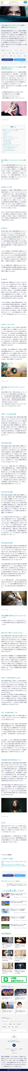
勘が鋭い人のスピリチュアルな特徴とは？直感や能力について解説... (20, 972)
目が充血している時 (6, 132)
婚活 (14, 1024)
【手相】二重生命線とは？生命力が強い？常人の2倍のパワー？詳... (20, 1011)
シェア (8, 59)
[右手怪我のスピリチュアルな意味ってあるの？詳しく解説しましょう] (7, 1007)
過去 (25, 55)
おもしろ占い (18, 1009)
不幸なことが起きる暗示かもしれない (10, 147)
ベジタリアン (4, 1024)
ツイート (20, 59)
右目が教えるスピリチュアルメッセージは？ (10, 137)
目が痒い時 (5, 133)
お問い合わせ (14, 1053)
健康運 (10, 1024)
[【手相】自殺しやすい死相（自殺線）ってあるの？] (7, 995)
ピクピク (21, 50)
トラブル (16, 50)
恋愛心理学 (19, 1024)
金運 (12, 1026)
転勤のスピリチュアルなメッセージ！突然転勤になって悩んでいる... (7, 946)
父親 (3, 55)
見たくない (20, 55)
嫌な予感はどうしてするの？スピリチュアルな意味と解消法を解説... (7, 959)
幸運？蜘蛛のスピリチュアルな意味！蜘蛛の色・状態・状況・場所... (20, 998)
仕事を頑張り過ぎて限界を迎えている (10, 150)
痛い (15, 55)
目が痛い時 (5, 134)
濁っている (22, 53)
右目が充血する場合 (6, 140)
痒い (7, 55)
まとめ (3, 151)
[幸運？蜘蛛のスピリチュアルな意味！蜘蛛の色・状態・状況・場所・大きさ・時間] (21, 995)
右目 (17, 53)
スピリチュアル (15, 5)
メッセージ (4, 53)
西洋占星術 (4, 1026)
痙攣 (11, 55)
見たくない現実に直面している (8, 148)
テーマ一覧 (13, 1030)
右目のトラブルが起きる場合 (8, 139)
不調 (9, 53)
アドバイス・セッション (7, 1009)
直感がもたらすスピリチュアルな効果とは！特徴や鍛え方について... (7, 972)
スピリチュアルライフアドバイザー (17, 1021)
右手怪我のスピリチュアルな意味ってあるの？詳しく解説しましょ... (7, 1011)
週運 (9, 1026)
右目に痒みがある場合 (7, 141)
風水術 (16, 1026)
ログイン (25, 2)
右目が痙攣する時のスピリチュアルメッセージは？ (11, 144)
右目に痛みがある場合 (7, 143)
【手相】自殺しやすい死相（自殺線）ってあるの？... (7, 998)
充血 (13, 53)
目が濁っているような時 (7, 136)
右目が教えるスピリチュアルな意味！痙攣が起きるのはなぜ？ (13, 129)
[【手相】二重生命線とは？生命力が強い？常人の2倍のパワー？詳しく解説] (21, 1007)
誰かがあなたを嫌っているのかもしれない (10, 146)
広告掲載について (14, 1050)
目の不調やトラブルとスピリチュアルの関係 (10, 130)
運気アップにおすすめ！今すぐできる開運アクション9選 (13, 864)
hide (14, 126)
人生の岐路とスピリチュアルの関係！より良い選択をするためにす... (20, 946)
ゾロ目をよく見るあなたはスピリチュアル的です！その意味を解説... (20, 959)
